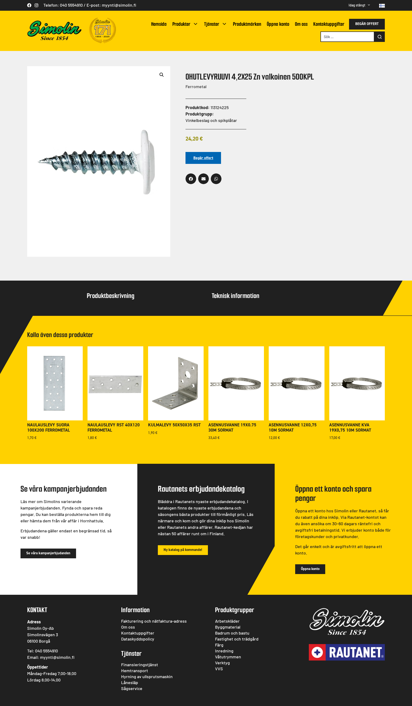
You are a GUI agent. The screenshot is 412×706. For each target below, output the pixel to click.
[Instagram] (36, 5)
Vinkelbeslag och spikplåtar (211, 120)
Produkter (181, 23)
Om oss (301, 23)
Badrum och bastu (232, 632)
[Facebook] (29, 5)
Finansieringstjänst (139, 664)
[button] (161, 75)
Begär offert (203, 157)
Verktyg (222, 662)
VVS (219, 668)
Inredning (224, 650)
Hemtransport (134, 670)
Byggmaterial (227, 627)
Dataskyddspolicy (137, 638)
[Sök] (379, 36)
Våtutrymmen (228, 656)
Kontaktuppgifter (328, 23)
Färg (219, 644)
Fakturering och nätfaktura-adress (154, 621)
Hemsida (159, 23)
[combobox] (347, 36)
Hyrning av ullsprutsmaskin (147, 676)
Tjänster (211, 23)
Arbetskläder (227, 621)
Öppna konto (278, 23)
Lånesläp (129, 682)
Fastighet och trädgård (236, 638)
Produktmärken (247, 23)
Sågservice (131, 688)
